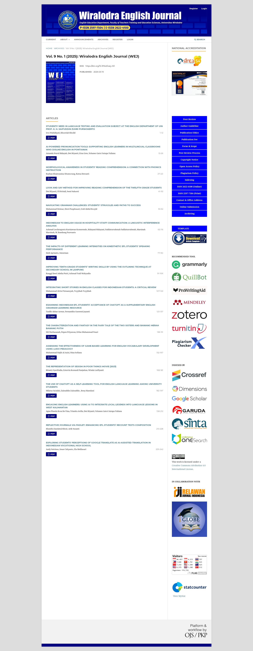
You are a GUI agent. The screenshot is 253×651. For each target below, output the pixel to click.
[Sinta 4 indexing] (189, 66)
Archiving (189, 213)
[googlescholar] (189, 401)
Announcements (83, 39)
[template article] (189, 244)
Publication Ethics (189, 132)
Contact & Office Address (189, 200)
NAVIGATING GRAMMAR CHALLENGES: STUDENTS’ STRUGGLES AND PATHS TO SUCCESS (93, 205)
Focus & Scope (189, 146)
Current (51, 39)
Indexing (189, 179)
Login (130, 39)
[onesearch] (189, 443)
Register (118, 39)
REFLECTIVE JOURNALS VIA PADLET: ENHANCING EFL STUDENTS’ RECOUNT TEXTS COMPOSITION (98, 425)
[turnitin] (189, 332)
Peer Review (189, 119)
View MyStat (179, 596)
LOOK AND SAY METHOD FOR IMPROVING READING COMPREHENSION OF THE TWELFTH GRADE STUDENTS (104, 187)
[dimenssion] (189, 392)
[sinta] (189, 429)
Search (200, 39)
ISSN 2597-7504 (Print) (189, 193)
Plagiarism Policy (190, 173)
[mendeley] (189, 306)
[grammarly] (189, 268)
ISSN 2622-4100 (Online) (189, 186)
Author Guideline (189, 126)
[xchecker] (189, 348)
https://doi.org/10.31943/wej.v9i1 (100, 66)
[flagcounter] (189, 573)
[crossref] (189, 381)
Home (49, 48)
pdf (52, 138)
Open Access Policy (189, 166)
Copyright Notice (189, 159)
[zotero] (189, 319)
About (64, 39)
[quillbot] (189, 281)
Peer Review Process (189, 153)
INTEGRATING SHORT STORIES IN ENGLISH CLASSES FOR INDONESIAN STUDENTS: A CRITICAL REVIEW (101, 287)
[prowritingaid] (189, 293)
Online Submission (189, 206)
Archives (103, 39)
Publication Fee (190, 139)
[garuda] (189, 414)
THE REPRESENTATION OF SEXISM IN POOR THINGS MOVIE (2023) (81, 366)
